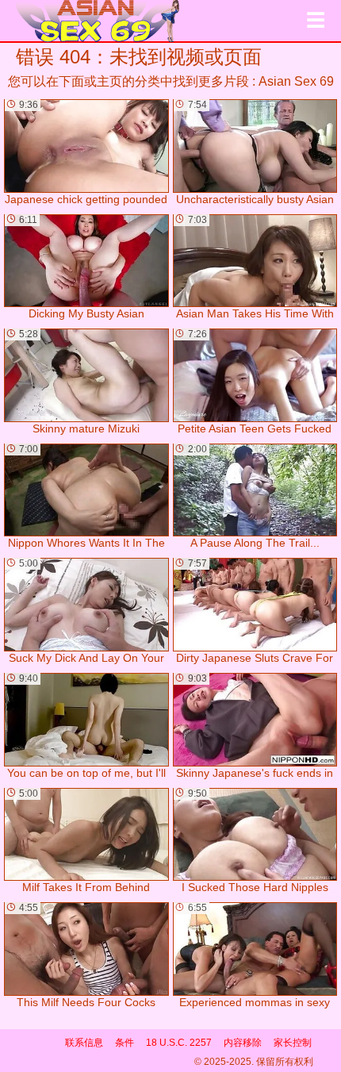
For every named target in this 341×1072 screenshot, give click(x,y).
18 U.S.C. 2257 (179, 1042)
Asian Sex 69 (296, 81)
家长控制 (293, 1042)
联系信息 (84, 1042)
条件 (124, 1042)
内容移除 (243, 1042)
